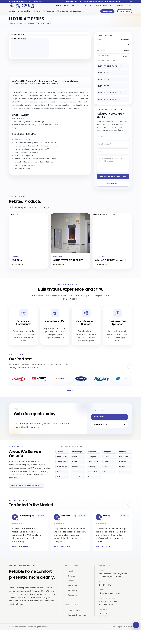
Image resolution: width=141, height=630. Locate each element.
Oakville (75, 457)
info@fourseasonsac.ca (109, 593)
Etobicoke (107, 462)
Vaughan (107, 452)
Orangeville (76, 477)
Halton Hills (123, 457)
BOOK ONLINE (107, 11)
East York (75, 467)
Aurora (75, 472)
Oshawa (60, 472)
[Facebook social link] (128, 1)
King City (107, 472)
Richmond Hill (62, 457)
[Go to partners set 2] (72, 390)
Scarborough (62, 467)
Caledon (122, 472)
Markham (123, 452)
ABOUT (66, 6)
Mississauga (77, 452)
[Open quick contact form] (136, 625)
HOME (58, 6)
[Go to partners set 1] (69, 390)
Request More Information (113, 176)
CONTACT (121, 6)
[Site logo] (22, 6)
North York (123, 462)
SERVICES (76, 6)
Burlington (92, 457)
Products (20, 23)
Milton (106, 457)
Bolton (59, 477)
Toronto (60, 452)
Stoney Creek (93, 462)
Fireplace (31, 23)
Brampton (92, 452)
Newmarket (92, 472)
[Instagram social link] (131, 1)
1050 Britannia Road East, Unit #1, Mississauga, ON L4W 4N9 (113, 575)
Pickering (91, 467)
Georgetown (61, 462)
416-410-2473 (125, 11)
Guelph (91, 477)
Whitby (122, 467)
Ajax (105, 467)
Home (11, 23)
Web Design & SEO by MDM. (121, 627)
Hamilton (75, 462)
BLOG (112, 6)
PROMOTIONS (101, 6)
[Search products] (130, 6)
